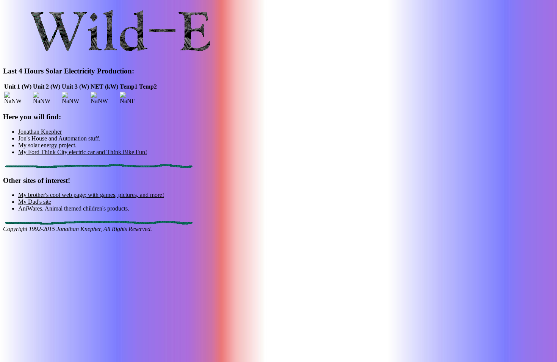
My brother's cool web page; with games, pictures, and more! (91, 195)
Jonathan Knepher (40, 131)
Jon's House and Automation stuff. (59, 138)
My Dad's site (34, 201)
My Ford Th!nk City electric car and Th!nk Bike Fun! (82, 152)
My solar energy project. (47, 145)
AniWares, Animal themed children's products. (73, 208)
